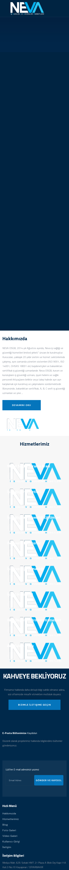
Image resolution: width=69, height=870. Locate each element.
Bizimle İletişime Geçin (34, 704)
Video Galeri (9, 836)
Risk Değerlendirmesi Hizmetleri (34, 620)
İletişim (6, 847)
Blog (5, 824)
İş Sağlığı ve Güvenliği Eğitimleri (33, 517)
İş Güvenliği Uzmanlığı (25, 568)
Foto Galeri (9, 830)
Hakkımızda (9, 813)
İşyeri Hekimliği (20, 594)
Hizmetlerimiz (10, 819)
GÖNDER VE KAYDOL (49, 780)
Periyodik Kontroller (24, 543)
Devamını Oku (21, 405)
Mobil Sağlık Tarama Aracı (28, 466)
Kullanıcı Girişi (11, 841)
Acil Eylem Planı (20, 645)
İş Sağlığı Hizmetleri (24, 492)
